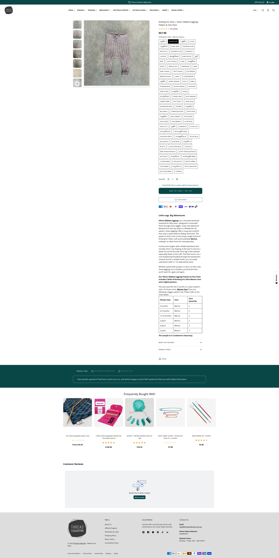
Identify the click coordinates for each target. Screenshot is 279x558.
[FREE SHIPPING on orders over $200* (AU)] (138, 2)
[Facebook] (148, 532)
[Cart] (273, 10)
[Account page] (268, 10)
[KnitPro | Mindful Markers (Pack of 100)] (108, 412)
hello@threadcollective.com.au (190, 527)
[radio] (163, 41)
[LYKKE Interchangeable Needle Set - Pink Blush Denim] (77, 412)
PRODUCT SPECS (165, 349)
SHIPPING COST (127, 371)
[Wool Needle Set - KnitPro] (170, 412)
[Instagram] (143, 532)
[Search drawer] (262, 10)
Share (164, 359)
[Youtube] (153, 532)
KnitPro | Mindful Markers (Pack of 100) (108, 437)
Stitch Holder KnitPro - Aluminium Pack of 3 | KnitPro (139, 437)
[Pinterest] (157, 532)
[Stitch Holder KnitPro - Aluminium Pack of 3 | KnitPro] (139, 412)
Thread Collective (79, 543)
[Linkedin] (167, 532)
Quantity (162, 179)
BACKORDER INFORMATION (104, 371)
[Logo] (8, 10)
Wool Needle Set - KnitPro (170, 436)
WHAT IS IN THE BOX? (166, 342)
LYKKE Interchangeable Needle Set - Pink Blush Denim (77, 437)
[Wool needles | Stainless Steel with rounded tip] (201, 412)
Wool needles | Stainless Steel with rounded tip (201, 437)
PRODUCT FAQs (82, 371)
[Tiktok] (162, 532)
